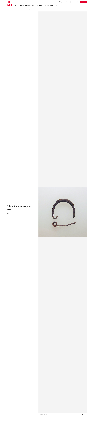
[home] (7, 9)
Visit (16, 5)
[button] (62, 212)
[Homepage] (9, 3)
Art (33, 5)
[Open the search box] (56, 5)
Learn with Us (38, 5)
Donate (68, 2)
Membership (75, 2)
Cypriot (9, 209)
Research (46, 5)
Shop (51, 5)
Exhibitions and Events (24, 5)
